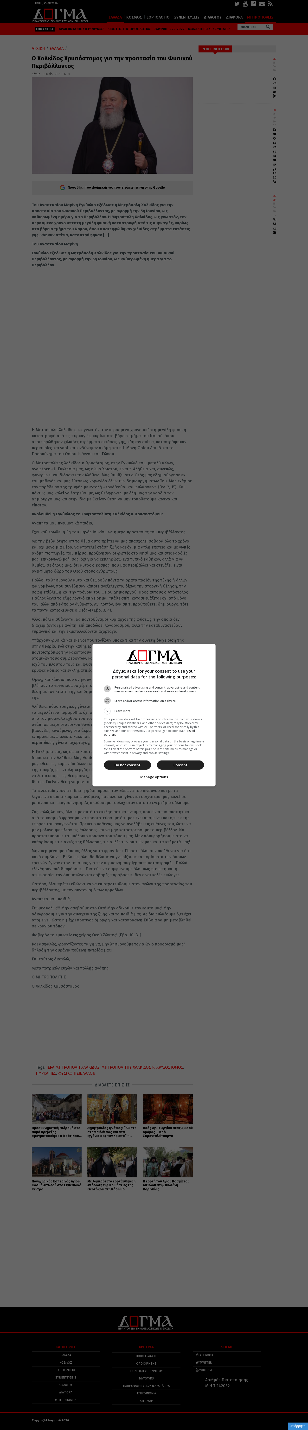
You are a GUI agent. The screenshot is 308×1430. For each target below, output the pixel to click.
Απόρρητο (298, 1426)
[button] (154, 711)
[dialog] (154, 715)
